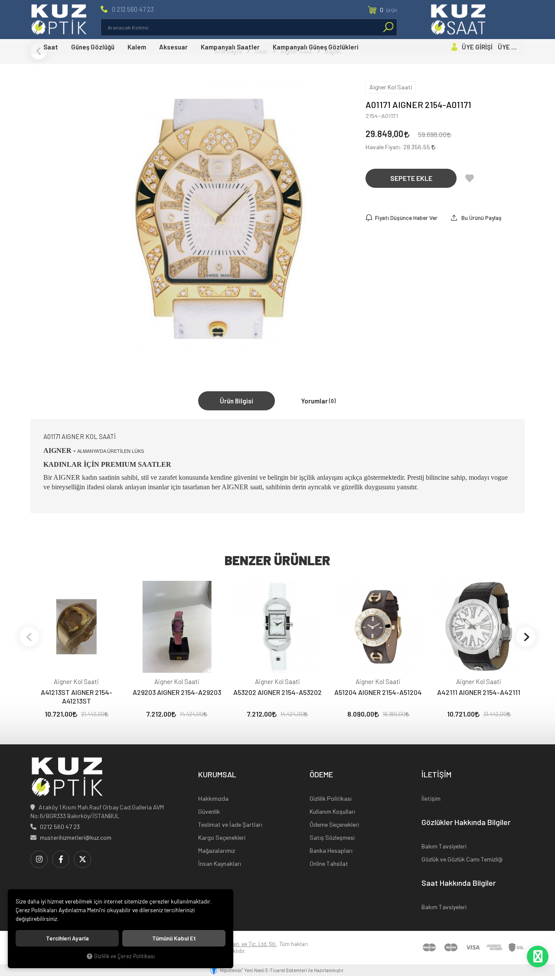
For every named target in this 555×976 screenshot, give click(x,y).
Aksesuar (173, 47)
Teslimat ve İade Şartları (230, 824)
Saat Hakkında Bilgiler (458, 883)
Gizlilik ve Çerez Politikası (124, 956)
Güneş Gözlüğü (92, 47)
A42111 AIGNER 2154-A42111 (478, 692)
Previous (29, 636)
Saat (50, 47)
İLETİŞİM (436, 774)
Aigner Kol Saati (76, 681)
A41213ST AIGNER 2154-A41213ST (76, 696)
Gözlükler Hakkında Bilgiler (465, 822)
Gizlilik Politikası (331, 798)
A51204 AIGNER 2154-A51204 (378, 692)
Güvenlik (209, 811)
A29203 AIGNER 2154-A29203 (177, 692)
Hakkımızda (213, 798)
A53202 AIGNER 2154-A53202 (277, 692)
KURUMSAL (217, 774)
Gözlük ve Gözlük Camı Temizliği (462, 859)
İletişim (431, 798)
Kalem (136, 47)
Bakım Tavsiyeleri (444, 846)
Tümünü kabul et (174, 938)
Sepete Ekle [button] (411, 178)
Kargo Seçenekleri (221, 837)
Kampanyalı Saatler (230, 47)
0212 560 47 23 (60, 826)
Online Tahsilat (329, 863)
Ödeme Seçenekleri (334, 824)
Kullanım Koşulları (332, 811)
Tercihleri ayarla (67, 938)
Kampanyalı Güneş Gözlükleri (316, 47)
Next (525, 636)
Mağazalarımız (216, 850)
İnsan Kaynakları (219, 863)
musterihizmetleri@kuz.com (75, 837)
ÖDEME (321, 774)
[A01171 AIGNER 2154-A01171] (219, 219)
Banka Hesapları (331, 850)
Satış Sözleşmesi (332, 837)
